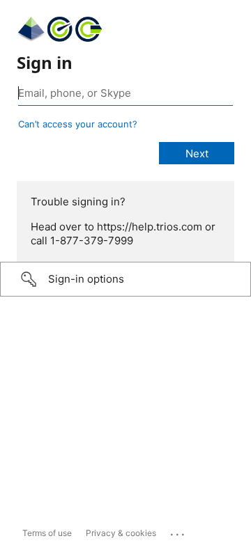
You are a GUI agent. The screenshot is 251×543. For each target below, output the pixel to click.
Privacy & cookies (121, 533)
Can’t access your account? (77, 123)
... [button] (178, 531)
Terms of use (47, 533)
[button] (125, 279)
